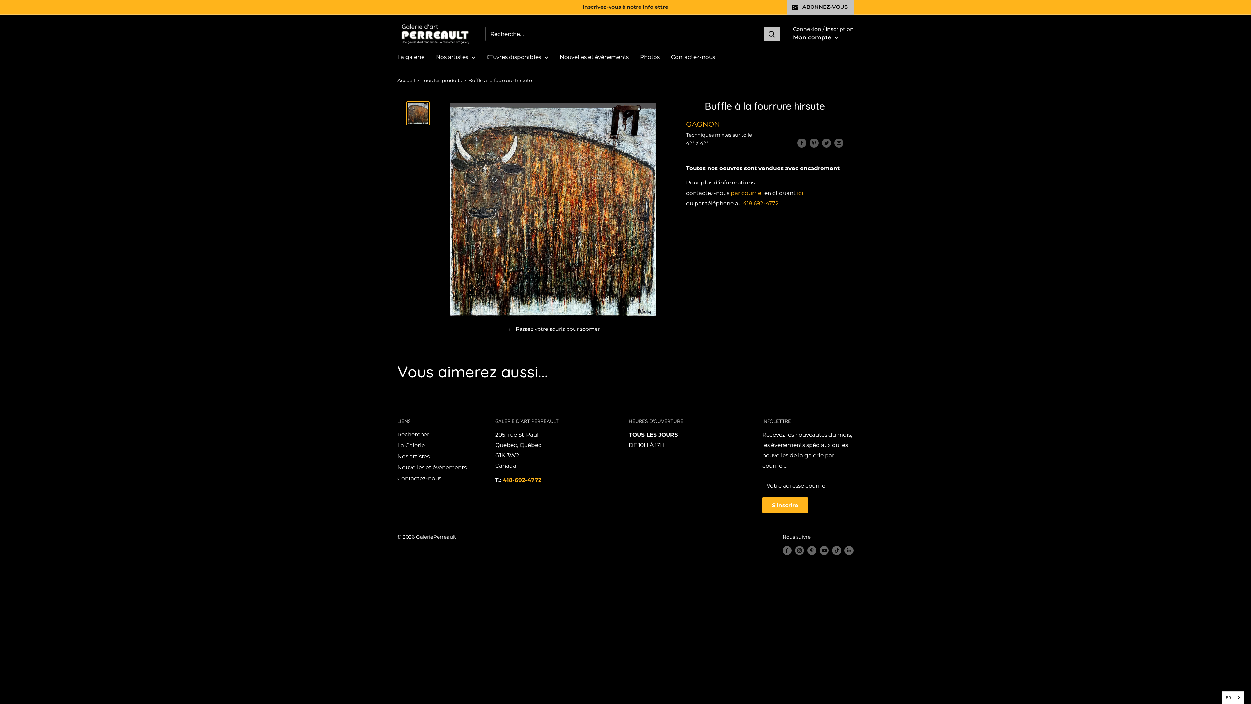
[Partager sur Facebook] (801, 143)
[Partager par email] (838, 143)
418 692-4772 (761, 203)
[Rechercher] (772, 34)
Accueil (406, 80)
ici (800, 193)
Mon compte (813, 37)
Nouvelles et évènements (432, 467)
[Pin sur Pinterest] (814, 143)
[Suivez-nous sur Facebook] (787, 550)
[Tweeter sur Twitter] (826, 143)
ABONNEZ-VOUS (825, 7)
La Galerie (411, 445)
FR (1228, 697)
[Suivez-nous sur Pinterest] (811, 550)
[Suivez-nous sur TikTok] (836, 550)
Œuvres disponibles (514, 57)
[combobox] (1233, 697)
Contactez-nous (693, 57)
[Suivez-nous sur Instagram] (799, 550)
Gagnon (703, 124)
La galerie (410, 57)
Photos (650, 57)
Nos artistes (452, 57)
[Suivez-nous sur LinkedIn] (849, 550)
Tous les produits (442, 80)
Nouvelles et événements (594, 57)
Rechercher (413, 434)
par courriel (747, 193)
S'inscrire (785, 505)
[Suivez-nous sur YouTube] (824, 550)
